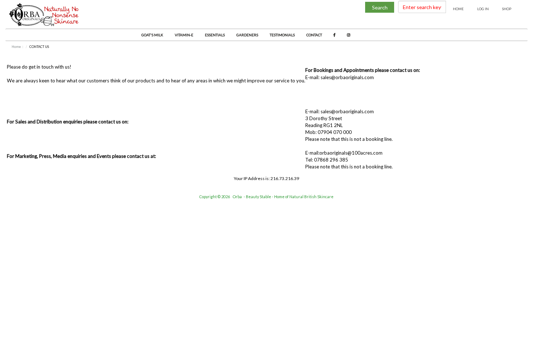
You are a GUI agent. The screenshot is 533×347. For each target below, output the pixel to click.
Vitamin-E (184, 35)
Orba (237, 196)
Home (458, 9)
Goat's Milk (152, 35)
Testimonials (282, 35)
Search (380, 7)
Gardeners (247, 35)
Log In (483, 9)
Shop (506, 9)
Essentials (215, 35)
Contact (314, 35)
